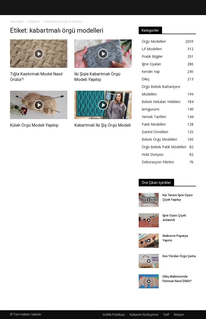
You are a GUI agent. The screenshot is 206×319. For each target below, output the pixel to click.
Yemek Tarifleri (154, 116)
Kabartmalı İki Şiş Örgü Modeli (102, 125)
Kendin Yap (151, 71)
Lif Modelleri (152, 48)
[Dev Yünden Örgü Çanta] (149, 261)
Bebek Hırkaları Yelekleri (161, 101)
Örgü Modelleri (154, 41)
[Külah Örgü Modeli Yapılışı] (38, 105)
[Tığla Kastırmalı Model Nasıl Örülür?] (38, 53)
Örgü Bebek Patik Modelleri (164, 146)
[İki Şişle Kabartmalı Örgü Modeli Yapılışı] (103, 53)
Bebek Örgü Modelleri (159, 139)
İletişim (179, 314)
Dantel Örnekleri (155, 131)
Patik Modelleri (154, 124)
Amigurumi (150, 109)
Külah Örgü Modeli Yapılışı (34, 125)
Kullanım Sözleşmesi (144, 314)
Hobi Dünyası (152, 154)
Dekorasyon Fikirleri (158, 161)
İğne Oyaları (151, 64)
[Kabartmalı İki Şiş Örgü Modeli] (103, 105)
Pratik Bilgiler (152, 56)
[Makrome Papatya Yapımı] (149, 241)
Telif (166, 314)
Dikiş (145, 79)
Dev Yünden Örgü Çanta (179, 256)
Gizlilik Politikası (113, 314)
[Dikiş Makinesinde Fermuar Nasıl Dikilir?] (149, 281)
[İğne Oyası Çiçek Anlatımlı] (149, 220)
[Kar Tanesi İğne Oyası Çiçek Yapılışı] (149, 200)
